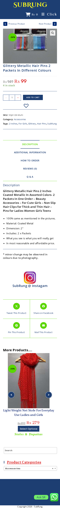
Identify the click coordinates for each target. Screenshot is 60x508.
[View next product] (54, 24)
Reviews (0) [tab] (30, 168)
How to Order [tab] (30, 160)
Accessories (20, 119)
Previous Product (16, 23)
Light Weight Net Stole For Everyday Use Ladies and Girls (28, 412)
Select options (29, 429)
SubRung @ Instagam (30, 285)
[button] (52, 33)
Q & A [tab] (30, 176)
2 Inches (13, 123)
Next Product (45, 23)
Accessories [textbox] (29, 468)
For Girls (22, 123)
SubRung (30, 5)
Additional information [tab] (30, 152)
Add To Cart (33, 97)
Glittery (32, 123)
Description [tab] (30, 144)
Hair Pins (41, 123)
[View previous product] (5, 24)
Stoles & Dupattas (28, 434)
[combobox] (30, 468)
